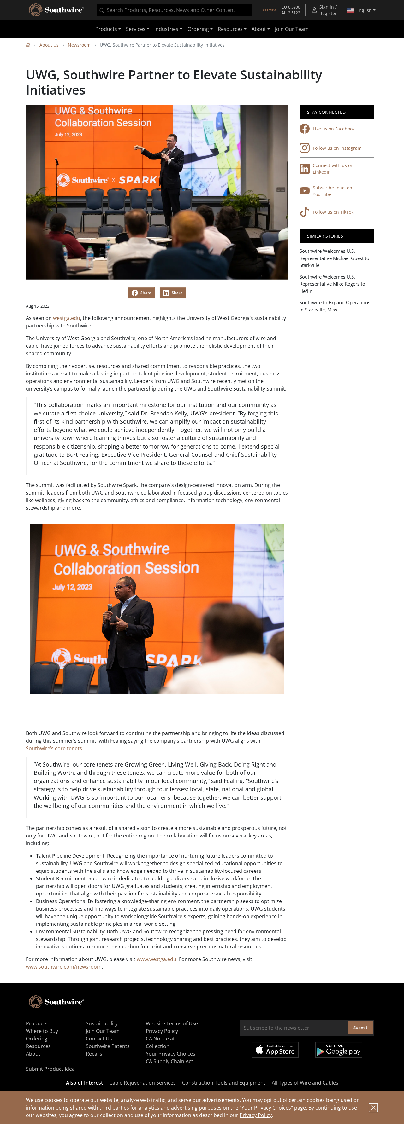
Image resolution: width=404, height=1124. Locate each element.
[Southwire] (57, 10)
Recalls (94, 1053)
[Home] (28, 45)
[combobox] (174, 10)
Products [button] (106, 29)
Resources (38, 1046)
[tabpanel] (157, 609)
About (33, 1053)
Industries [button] (166, 29)
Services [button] (136, 29)
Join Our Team (292, 29)
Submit (360, 1027)
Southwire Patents (108, 1046)
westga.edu (66, 318)
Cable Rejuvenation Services (142, 1082)
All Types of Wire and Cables (305, 1082)
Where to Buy (42, 1031)
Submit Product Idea (50, 1068)
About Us (49, 45)
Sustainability (102, 1023)
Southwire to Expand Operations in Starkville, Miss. (335, 306)
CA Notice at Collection (160, 1042)
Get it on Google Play (338, 1050)
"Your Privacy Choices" (266, 1107)
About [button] (259, 29)
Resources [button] (230, 29)
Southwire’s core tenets (54, 748)
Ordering (36, 1038)
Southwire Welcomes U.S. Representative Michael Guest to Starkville (334, 258)
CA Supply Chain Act (169, 1061)
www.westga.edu (156, 959)
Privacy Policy (256, 1115)
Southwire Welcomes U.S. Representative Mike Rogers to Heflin (332, 284)
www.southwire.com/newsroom (64, 966)
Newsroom (79, 45)
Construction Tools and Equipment (223, 1082)
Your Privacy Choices (170, 1053)
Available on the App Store (275, 1050)
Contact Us (99, 1038)
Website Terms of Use (172, 1023)
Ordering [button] (198, 29)
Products (37, 1023)
